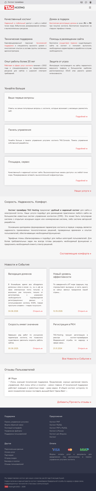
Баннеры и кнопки (12, 461)
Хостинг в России (57, 431)
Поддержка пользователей (15, 434)
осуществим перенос (68, 43)
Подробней (81, 116)
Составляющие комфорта (74, 253)
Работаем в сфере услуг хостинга (18, 65)
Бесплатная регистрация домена (63, 23)
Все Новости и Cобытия (75, 358)
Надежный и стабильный (14, 23)
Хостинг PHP (55, 422)
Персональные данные (13, 449)
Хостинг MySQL (56, 425)
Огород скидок (10, 458)
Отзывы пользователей (14, 464)
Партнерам (9, 455)
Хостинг (53, 437)
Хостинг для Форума (58, 434)
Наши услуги (81, 190)
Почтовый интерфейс (13, 428)
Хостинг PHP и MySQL (58, 428)
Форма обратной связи (13, 425)
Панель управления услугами (16, 422)
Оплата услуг (9, 452)
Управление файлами (13, 431)
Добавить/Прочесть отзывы (73, 401)
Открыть (36, 311)
